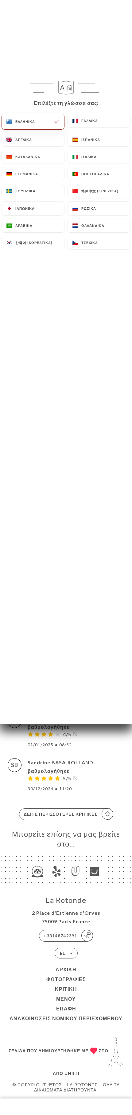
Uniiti (72, 1073)
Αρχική (66, 969)
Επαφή (66, 1008)
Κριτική (66, 989)
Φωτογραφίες (66, 979)
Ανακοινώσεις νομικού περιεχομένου (66, 1018)
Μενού (66, 999)
